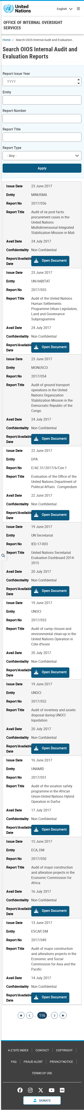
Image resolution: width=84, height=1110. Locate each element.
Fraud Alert (33, 1062)
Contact (42, 1050)
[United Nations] (17, 8)
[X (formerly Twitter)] (40, 1090)
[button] (50, 261)
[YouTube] (52, 1090)
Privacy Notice (61, 1062)
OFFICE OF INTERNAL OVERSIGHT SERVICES (32, 25)
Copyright (64, 1050)
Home (7, 40)
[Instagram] (30, 1090)
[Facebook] (21, 1090)
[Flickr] (62, 1090)
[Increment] (78, 79)
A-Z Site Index (18, 1050)
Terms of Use (42, 1073)
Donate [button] (45, 1100)
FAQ (14, 1062)
